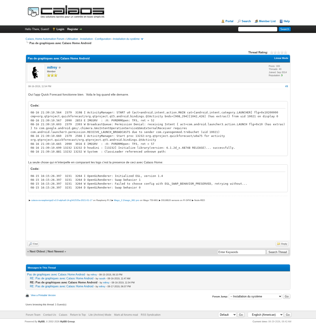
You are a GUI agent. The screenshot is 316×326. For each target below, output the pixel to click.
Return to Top (78, 314)
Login (60, 29)
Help (287, 21)
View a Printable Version (43, 295)
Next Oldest (37, 251)
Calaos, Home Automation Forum (45, 38)
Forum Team (33, 314)
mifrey (52, 67)
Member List (267, 21)
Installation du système (126, 38)
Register (72, 29)
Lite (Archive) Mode (100, 314)
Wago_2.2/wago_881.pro (126, 200)
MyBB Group (67, 321)
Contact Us (49, 314)
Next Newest (56, 251)
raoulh (102, 278)
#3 (286, 86)
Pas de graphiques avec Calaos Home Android (56, 274)
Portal (229, 21)
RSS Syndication (151, 314)
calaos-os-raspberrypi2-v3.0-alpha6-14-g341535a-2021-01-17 (61, 200)
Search (246, 21)
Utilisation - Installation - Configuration (88, 38)
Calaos (63, 314)
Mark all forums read (126, 314)
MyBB (41, 321)
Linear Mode (281, 58)
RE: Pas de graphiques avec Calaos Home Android (61, 278)
